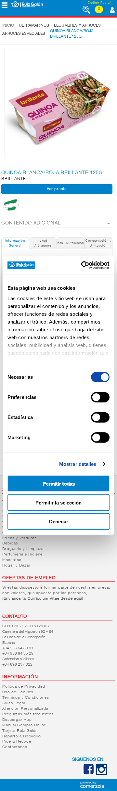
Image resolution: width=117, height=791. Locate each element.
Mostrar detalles (78, 463)
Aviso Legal (13, 703)
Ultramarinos (34, 26)
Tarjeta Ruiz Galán (20, 731)
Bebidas (10, 543)
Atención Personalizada (25, 709)
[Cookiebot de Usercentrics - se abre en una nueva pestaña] (83, 265)
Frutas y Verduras (19, 538)
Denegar (58, 521)
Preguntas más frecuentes (28, 714)
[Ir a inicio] (27, 4)
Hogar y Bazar (16, 566)
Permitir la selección (58, 502)
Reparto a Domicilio (21, 736)
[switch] (100, 397)
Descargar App (17, 720)
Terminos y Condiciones (25, 698)
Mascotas (11, 560)
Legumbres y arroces (77, 26)
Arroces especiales (23, 34)
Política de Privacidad (23, 687)
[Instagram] (101, 774)
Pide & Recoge (16, 742)
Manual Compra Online (24, 725)
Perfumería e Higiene (22, 554)
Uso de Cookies (17, 692)
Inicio (8, 26)
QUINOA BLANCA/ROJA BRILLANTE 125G (72, 34)
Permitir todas (59, 483)
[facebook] (88, 774)
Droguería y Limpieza (23, 549)
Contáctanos (14, 747)
